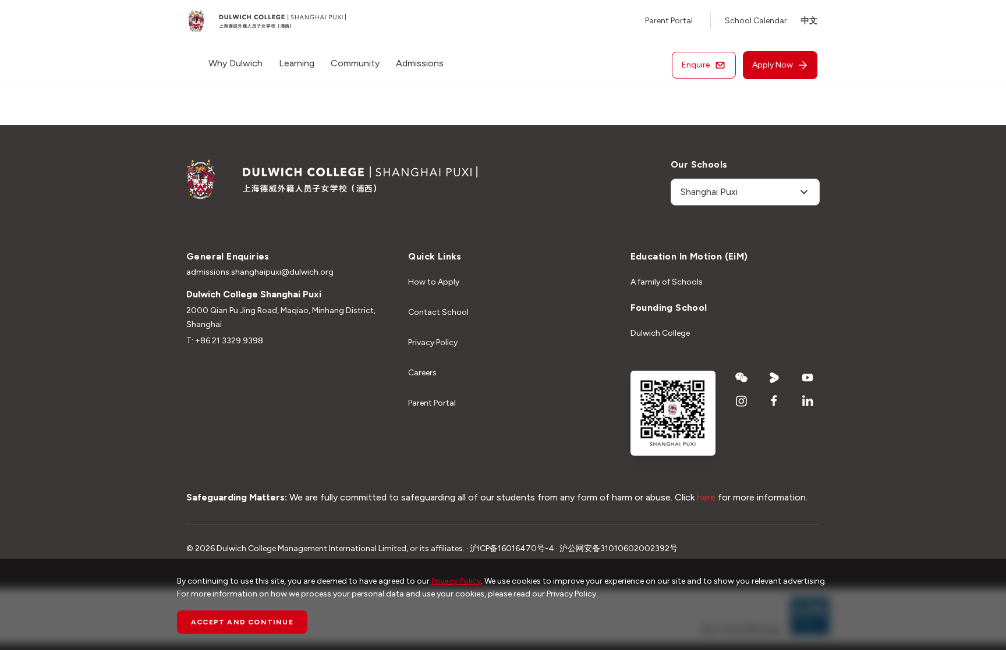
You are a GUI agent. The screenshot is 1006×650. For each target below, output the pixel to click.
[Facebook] (775, 401)
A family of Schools (666, 282)
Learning (296, 63)
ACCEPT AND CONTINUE (242, 622)
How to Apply (433, 282)
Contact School (438, 312)
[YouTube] (808, 378)
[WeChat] (741, 378)
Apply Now (772, 65)
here (706, 497)
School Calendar (756, 21)
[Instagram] (741, 401)
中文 (809, 21)
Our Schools (699, 164)
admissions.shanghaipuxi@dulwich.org (260, 272)
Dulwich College (660, 333)
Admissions (420, 63)
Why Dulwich (235, 63)
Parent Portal (669, 21)
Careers (422, 373)
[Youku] (775, 378)
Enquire (696, 65)
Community (355, 63)
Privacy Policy (433, 342)
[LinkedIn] (808, 401)
